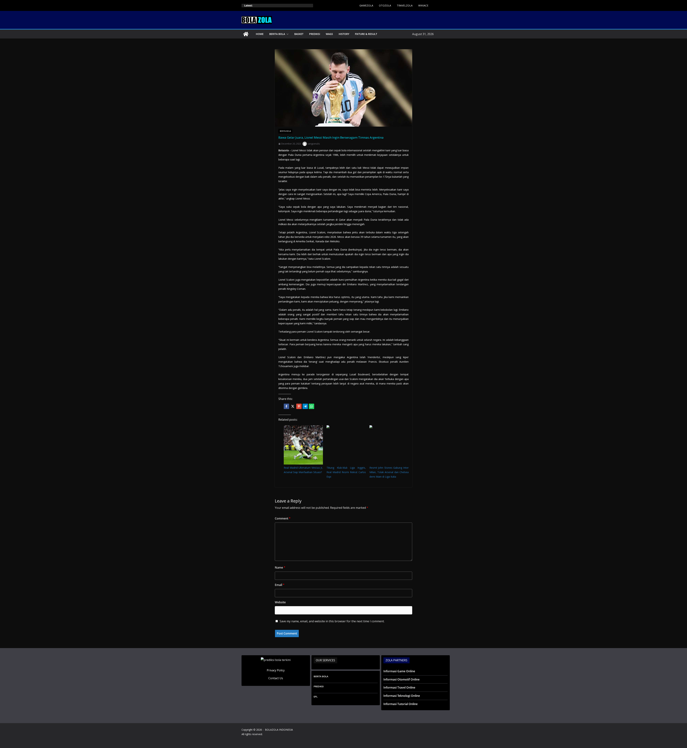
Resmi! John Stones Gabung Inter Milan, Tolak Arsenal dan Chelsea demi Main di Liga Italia (389, 472)
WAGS (329, 34)
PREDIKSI (314, 34)
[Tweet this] (292, 406)
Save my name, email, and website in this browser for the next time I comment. (332, 621)
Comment (283, 518)
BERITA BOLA (277, 34)
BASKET (298, 34)
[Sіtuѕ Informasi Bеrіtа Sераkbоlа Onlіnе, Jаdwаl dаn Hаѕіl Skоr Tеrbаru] (246, 34)
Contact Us (275, 678)
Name (280, 567)
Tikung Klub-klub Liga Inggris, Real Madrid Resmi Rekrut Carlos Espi (346, 472)
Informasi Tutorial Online (400, 704)
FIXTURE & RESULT (366, 34)
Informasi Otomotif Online (401, 679)
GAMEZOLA (366, 5)
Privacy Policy (276, 670)
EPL (316, 696)
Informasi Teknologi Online (401, 696)
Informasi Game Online (399, 671)
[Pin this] (299, 406)
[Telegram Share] (305, 406)
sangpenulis (314, 143)
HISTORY (344, 34)
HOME (260, 34)
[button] (287, 34)
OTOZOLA (385, 5)
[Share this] (286, 406)
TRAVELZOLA (405, 5)
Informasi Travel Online (399, 687)
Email (279, 585)
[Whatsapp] (311, 406)
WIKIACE (423, 5)
